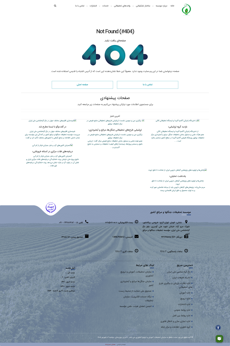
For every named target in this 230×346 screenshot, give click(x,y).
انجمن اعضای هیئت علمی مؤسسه (135, 306)
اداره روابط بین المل (181, 315)
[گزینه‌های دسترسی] (218, 327)
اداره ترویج (185, 298)
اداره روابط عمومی (182, 310)
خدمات (105, 5)
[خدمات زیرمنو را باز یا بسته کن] (99, 6)
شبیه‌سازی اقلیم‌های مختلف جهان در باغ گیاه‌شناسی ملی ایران (52, 131)
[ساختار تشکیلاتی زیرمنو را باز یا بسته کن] (133, 6)
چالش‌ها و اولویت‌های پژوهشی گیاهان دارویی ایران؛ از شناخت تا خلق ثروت (178, 182)
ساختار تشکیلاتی (143, 5)
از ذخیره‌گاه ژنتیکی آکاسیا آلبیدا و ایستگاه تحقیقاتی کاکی (177, 131)
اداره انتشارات (184, 304)
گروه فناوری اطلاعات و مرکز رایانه (175, 327)
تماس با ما (79, 5)
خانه (172, 5)
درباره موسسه (161, 5)
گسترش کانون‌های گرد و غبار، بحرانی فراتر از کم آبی (52, 156)
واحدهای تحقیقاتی (122, 5)
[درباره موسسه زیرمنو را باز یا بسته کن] (153, 6)
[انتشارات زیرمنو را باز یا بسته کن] (87, 6)
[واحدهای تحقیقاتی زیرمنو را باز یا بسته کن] (111, 6)
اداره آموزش (184, 293)
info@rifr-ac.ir (111, 222)
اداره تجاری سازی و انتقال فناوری (175, 321)
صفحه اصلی (82, 84)
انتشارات (93, 5)
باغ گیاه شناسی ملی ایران (178, 272)
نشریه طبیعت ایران (181, 277)
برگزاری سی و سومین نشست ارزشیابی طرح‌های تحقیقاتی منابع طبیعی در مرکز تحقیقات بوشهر (115, 136)
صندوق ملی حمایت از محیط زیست (135, 291)
